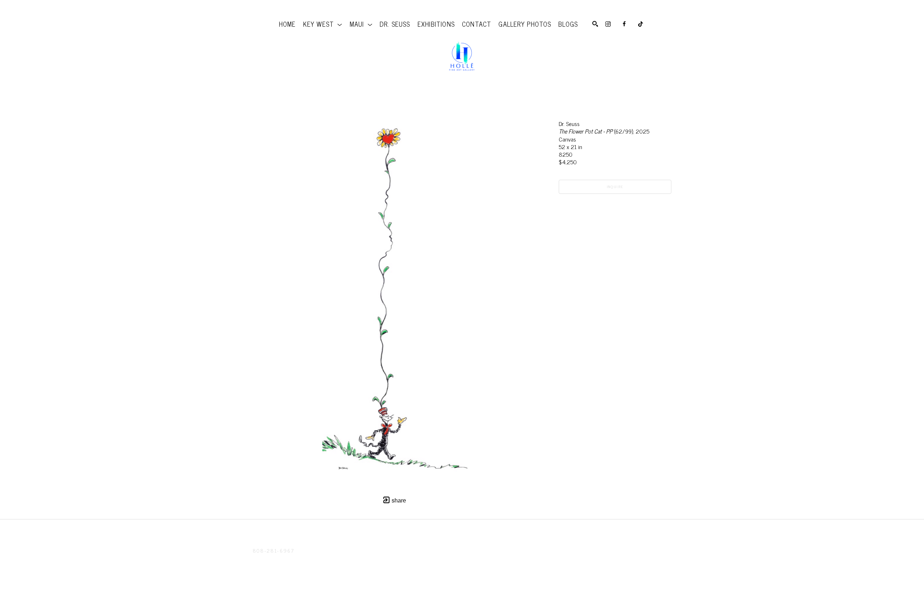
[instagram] (608, 24)
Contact (265, 560)
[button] (323, 23)
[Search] (595, 24)
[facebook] (624, 24)
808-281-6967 (273, 550)
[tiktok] (640, 24)
